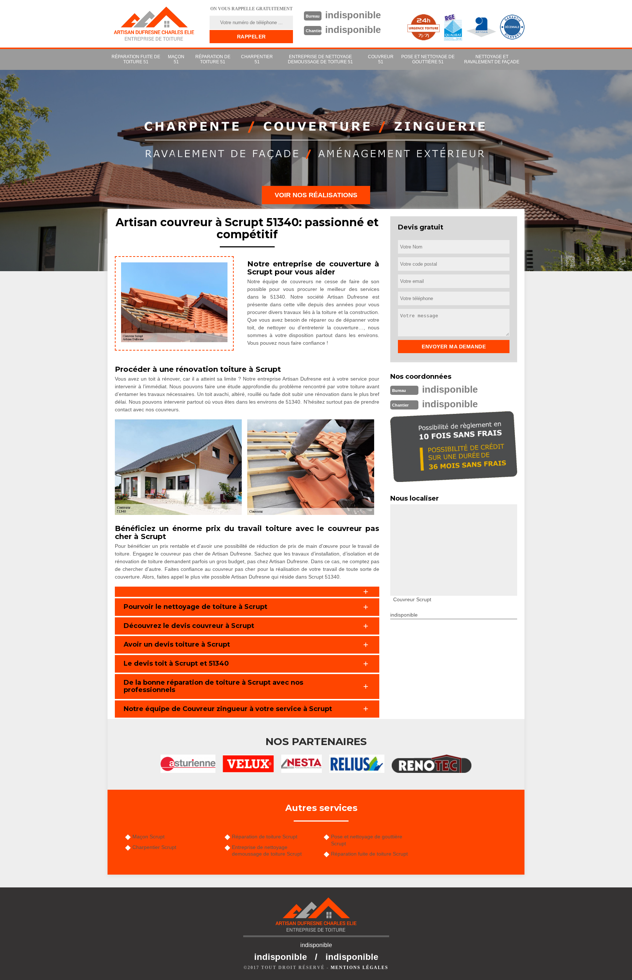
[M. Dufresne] (154, 24)
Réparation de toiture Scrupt (264, 836)
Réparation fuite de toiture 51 (136, 59)
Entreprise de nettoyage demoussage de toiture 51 (320, 59)
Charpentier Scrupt (154, 847)
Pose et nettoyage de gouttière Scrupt (366, 840)
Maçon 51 (176, 59)
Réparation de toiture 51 (212, 59)
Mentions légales (359, 967)
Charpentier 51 (257, 59)
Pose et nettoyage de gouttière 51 (428, 59)
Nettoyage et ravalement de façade (491, 59)
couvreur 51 (381, 59)
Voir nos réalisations (316, 195)
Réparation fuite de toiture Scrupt (369, 854)
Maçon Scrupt (148, 836)
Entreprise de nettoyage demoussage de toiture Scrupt (267, 850)
